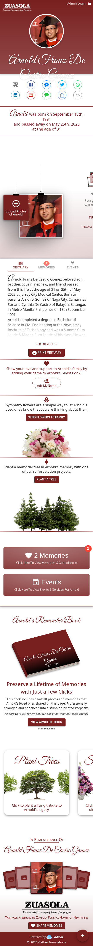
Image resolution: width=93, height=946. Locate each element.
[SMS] (46, 95)
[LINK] (77, 95)
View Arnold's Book (46, 722)
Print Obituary (49, 352)
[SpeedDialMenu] (83, 936)
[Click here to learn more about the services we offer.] (46, 907)
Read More (46, 344)
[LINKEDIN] (15, 95)
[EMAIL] (31, 95)
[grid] (46, 204)
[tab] (21, 265)
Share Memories (49, 925)
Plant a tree (46, 479)
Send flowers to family (46, 417)
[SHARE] (62, 95)
